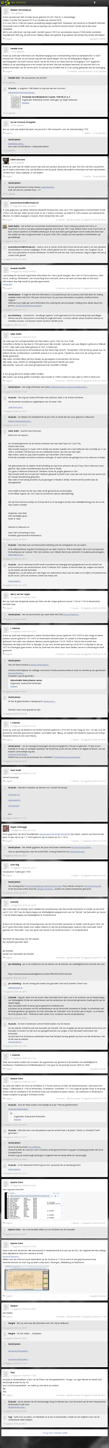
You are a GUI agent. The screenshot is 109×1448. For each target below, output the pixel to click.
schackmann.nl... (15, 1042)
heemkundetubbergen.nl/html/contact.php (43, 886)
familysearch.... (49, 701)
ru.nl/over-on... (14, 794)
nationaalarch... (14, 581)
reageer (8, 38)
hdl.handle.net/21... (16, 554)
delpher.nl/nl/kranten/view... (20, 421)
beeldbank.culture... (16, 143)
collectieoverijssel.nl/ (92, 886)
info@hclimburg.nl (77, 851)
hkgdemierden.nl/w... (17, 1407)
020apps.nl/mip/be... (45, 889)
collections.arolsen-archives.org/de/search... (69, 387)
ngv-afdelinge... (35, 1147)
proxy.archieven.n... (71, 614)
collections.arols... (15, 407)
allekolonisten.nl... (15, 987)
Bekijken (25, 103)
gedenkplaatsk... (48, 187)
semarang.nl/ (13, 805)
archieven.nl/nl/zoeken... (39, 664)
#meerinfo (7, 284)
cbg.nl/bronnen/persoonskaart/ (28, 305)
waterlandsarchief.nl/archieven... (21, 92)
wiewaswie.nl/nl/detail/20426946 (54, 834)
